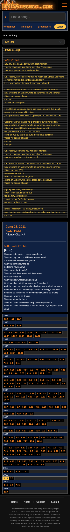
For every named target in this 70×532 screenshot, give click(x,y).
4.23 (26, 393)
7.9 (37, 370)
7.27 (51, 383)
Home (14, 502)
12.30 (29, 336)
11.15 (39, 441)
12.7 (19, 319)
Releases (26, 26)
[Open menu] (64, 5)
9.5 (31, 414)
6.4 (5, 332)
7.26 (55, 360)
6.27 (6, 407)
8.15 (30, 438)
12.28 (14, 336)
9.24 (64, 407)
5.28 (6, 397)
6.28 (38, 431)
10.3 (38, 454)
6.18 (18, 343)
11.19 (58, 332)
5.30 (31, 461)
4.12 (6, 393)
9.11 (18, 363)
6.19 (6, 370)
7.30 (6, 363)
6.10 (22, 421)
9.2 (18, 424)
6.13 (48, 461)
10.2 (32, 441)
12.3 (31, 424)
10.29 (55, 349)
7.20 (42, 360)
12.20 (61, 397)
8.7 (18, 407)
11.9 (44, 332)
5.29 (6, 471)
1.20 (6, 380)
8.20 (6, 424)
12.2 (6, 353)
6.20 (12, 370)
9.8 (61, 438)
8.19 (56, 451)
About (27, 502)
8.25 (24, 407)
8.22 (63, 451)
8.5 (31, 451)
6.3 (11, 360)
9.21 (19, 441)
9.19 (35, 373)
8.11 (12, 326)
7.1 (49, 448)
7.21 (63, 370)
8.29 (36, 464)
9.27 (22, 332)
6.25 (36, 448)
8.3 (63, 383)
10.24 (29, 332)
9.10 (24, 424)
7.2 (34, 421)
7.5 (5, 464)
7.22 (24, 349)
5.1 (25, 380)
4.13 (12, 393)
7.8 (11, 397)
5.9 (35, 380)
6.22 (24, 343)
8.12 (50, 431)
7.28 (62, 360)
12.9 (44, 424)
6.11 (11, 343)
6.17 (24, 431)
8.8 (35, 349)
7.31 (54, 421)
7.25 (48, 360)
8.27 (12, 424)
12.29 (21, 336)
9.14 (44, 407)
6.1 (37, 461)
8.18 (36, 438)
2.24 (6, 326)
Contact (40, 502)
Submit (55, 502)
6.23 (23, 360)
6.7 (11, 349)
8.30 (12, 454)
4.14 (6, 461)
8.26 (22, 373)
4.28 (19, 380)
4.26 (32, 393)
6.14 (18, 431)
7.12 (43, 370)
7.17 (37, 383)
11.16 (51, 332)
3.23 (6, 319)
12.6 (38, 424)
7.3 (31, 370)
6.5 (17, 360)
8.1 (11, 363)
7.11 (36, 343)
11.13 (24, 471)
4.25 (12, 461)
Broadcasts (44, 26)
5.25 (11, 438)
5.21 (62, 393)
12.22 (6, 400)
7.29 (57, 383)
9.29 (26, 441)
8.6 (16, 373)
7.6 (30, 343)
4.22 (12, 319)
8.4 (10, 373)
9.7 (54, 397)
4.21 (12, 380)
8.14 (42, 349)
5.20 (6, 349)
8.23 (19, 326)
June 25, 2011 (16, 226)
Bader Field (13, 231)
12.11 (20, 353)
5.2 (5, 438)
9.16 (29, 373)
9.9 (16, 332)
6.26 (26, 370)
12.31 (37, 336)
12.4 (42, 373)
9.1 (49, 397)
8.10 (11, 387)
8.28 (31, 407)
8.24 (18, 387)
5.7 (50, 393)
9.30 (31, 454)
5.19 (42, 380)
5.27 (24, 461)
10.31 (37, 332)
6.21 (18, 349)
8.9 (37, 451)
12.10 (13, 353)
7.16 (35, 360)
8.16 (50, 451)
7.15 (31, 383)
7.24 (41, 421)
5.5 (30, 380)
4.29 (39, 393)
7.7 (29, 360)
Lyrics (60, 26)
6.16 (6, 383)
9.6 (55, 431)
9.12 (6, 441)
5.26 (6, 360)
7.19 (56, 370)
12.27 (6, 336)
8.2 (30, 349)
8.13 (61, 421)
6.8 (5, 343)
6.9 (10, 332)
